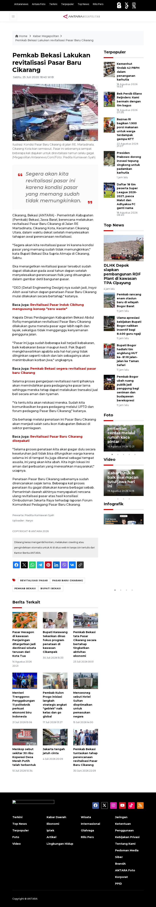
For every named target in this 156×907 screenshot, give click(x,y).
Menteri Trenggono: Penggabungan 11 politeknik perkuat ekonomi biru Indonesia (23, 704)
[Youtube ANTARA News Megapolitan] (119, 7)
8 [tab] (118, 499)
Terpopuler (67, 4)
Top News (83, 4)
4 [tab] (129, 454)
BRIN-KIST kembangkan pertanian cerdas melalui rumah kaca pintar (121, 431)
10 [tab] (129, 499)
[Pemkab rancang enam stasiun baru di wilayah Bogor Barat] (109, 300)
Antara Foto (38, 4)
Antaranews (21, 4)
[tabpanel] (124, 438)
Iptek (50, 830)
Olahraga (87, 830)
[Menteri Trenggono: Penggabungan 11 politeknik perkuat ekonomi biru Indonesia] (24, 680)
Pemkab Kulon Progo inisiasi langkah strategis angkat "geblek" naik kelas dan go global (55, 704)
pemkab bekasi (25, 588)
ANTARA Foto (125, 870)
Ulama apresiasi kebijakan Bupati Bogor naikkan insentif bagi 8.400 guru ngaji (129, 325)
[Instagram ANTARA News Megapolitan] (134, 4)
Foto (108, 415)
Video (109, 459)
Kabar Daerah (56, 817)
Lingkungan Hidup (60, 843)
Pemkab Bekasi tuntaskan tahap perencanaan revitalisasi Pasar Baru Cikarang (85, 757)
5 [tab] (135, 454)
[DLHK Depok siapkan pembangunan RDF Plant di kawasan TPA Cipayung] (124, 248)
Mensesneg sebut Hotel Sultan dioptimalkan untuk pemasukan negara (82, 704)
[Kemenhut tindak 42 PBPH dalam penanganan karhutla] (109, 69)
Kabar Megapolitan (46, 36)
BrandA (120, 863)
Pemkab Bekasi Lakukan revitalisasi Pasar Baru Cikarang (54, 40)
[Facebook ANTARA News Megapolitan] (119, 4)
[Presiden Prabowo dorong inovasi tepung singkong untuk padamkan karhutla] (109, 158)
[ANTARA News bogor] (82, 16)
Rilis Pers (98, 4)
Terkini (53, 4)
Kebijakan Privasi (127, 837)
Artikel (51, 837)
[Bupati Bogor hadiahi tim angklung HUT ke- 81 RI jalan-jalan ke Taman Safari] (109, 351)
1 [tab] (112, 454)
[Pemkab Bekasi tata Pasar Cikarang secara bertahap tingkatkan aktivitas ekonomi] (85, 620)
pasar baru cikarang (67, 580)
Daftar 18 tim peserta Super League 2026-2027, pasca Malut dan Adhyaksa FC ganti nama (127, 196)
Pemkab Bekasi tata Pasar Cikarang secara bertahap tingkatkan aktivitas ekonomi (84, 644)
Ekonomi (53, 824)
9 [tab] (124, 499)
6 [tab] (135, 494)
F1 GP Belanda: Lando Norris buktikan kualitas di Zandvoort (121, 568)
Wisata (86, 817)
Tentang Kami (125, 843)
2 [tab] (118, 454)
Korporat (121, 877)
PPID (118, 883)
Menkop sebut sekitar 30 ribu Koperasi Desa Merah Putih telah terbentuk (24, 757)
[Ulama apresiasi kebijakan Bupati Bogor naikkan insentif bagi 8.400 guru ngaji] (109, 323)
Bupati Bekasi (51, 588)
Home (23, 36)
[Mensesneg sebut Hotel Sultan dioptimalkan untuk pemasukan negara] (85, 680)
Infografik (113, 504)
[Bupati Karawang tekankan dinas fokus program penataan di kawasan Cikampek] (55, 620)
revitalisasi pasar (34, 580)
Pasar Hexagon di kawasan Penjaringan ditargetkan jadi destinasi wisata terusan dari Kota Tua (24, 644)
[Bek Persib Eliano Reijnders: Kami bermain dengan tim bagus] (109, 99)
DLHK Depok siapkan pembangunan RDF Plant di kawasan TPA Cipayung (122, 274)
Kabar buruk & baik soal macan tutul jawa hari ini (122, 479)
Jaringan (121, 817)
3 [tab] (124, 454)
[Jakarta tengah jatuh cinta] (55, 737)
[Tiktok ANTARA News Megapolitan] (127, 7)
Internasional (90, 824)
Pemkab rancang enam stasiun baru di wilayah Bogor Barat (129, 300)
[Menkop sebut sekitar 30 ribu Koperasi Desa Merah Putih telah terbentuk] (24, 737)
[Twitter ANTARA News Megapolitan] (126, 4)
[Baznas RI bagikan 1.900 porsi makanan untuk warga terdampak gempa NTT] (109, 125)
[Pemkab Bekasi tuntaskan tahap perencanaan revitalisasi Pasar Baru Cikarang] (85, 737)
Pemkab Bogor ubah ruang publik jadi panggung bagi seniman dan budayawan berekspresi (128, 388)
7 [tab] (141, 494)
